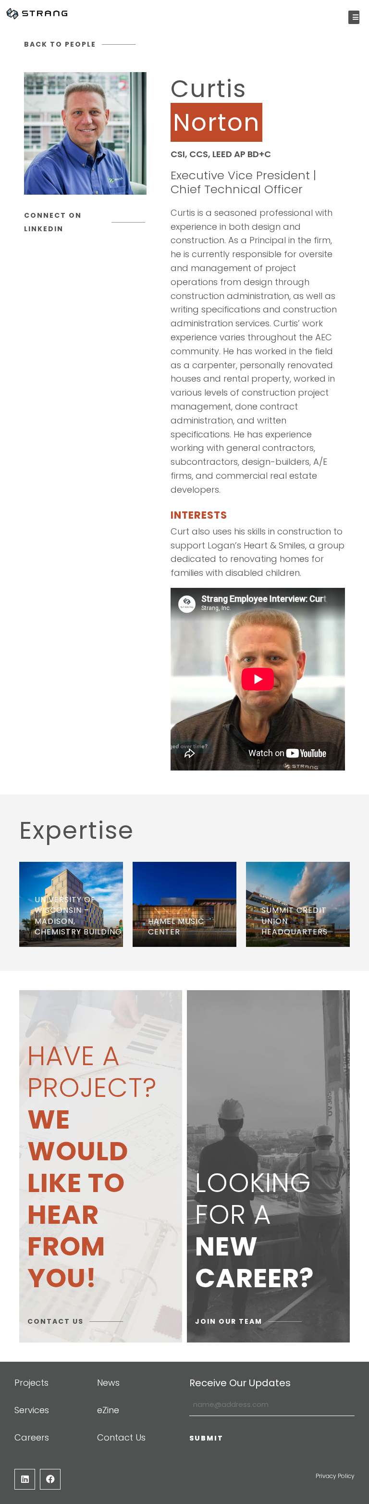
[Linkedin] (24, 1479)
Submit (206, 1438)
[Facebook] (50, 1479)
